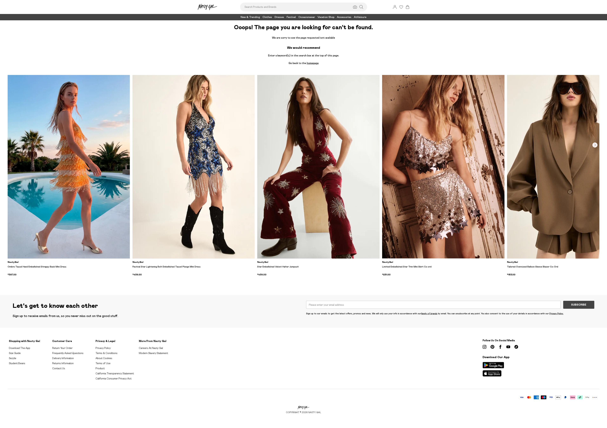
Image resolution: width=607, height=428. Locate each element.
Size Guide (15, 353)
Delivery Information (63, 358)
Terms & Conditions (106, 353)
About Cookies (104, 358)
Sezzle (12, 358)
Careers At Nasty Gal (151, 348)
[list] (303, 180)
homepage (313, 63)
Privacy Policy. (556, 313)
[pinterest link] (492, 347)
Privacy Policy (103, 348)
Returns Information (63, 363)
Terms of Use (103, 363)
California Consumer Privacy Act (113, 378)
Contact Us (58, 368)
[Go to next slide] (594, 145)
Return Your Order (62, 348)
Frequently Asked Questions (67, 353)
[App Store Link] (493, 369)
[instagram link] (484, 347)
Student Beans (17, 363)
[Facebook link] (500, 347)
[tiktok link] (516, 347)
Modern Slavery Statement (153, 353)
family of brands (429, 313)
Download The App (19, 348)
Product (100, 368)
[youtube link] (508, 347)
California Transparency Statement (115, 373)
